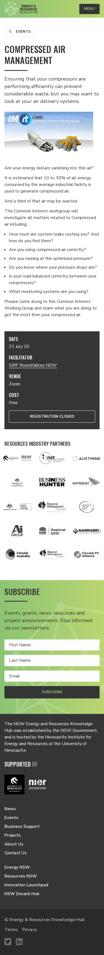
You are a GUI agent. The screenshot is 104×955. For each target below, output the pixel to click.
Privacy (29, 930)
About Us (13, 844)
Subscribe (52, 692)
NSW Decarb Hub (21, 894)
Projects (12, 835)
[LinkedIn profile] (19, 942)
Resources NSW (20, 876)
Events (23, 31)
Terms (11, 930)
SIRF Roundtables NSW (33, 365)
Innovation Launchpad (26, 885)
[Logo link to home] (21, 9)
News (10, 809)
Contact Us (15, 853)
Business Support (22, 826)
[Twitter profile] (7, 942)
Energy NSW (17, 867)
